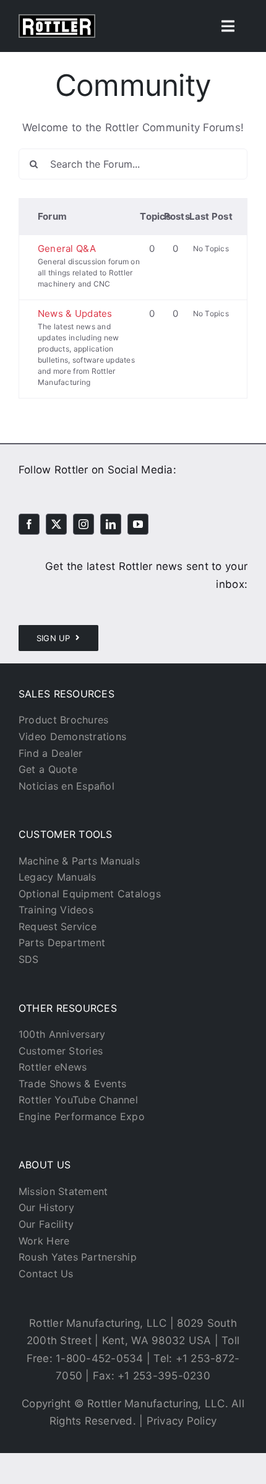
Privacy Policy (182, 1421)
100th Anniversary (62, 1034)
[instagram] (83, 524)
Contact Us (46, 1273)
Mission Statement (63, 1191)
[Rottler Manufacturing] (57, 19)
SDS (29, 959)
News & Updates (75, 313)
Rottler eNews (53, 1067)
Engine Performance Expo (82, 1116)
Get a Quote (48, 769)
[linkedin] (110, 524)
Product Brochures (63, 720)
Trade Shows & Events (72, 1083)
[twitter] (56, 524)
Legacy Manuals (58, 877)
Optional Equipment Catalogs (90, 893)
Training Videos (56, 910)
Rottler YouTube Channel (78, 1100)
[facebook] (29, 524)
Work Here (44, 1241)
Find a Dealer (50, 753)
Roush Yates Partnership (78, 1257)
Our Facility (46, 1224)
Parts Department (62, 942)
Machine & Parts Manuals (79, 861)
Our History (46, 1207)
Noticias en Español (66, 786)
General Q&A (67, 248)
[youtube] (137, 524)
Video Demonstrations (72, 736)
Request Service (58, 926)
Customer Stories (61, 1051)
